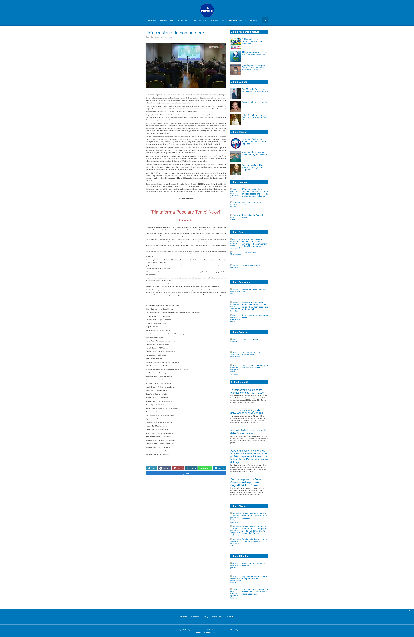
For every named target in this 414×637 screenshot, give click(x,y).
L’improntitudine (249, 252)
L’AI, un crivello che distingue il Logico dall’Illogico (255, 366)
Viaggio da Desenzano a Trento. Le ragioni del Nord (254, 153)
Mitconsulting (234, 630)
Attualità (182, 20)
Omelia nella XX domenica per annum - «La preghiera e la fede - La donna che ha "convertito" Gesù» (255, 529)
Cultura (202, 20)
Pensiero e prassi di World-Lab (254, 290)
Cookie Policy (216, 617)
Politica (233, 20)
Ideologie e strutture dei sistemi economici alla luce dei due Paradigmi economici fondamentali (255, 305)
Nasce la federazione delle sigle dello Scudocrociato (248, 431)
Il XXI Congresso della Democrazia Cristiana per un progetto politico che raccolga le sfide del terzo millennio (255, 192)
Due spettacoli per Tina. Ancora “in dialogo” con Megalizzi (252, 167)
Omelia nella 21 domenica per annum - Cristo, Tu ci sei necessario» (254, 515)
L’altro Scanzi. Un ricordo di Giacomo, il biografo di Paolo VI (255, 117)
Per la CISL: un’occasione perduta (253, 564)
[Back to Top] (409, 611)
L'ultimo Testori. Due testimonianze (251, 353)
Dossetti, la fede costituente (254, 101)
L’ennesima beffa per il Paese (252, 216)
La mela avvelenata (251, 265)
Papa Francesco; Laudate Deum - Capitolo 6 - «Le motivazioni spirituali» (253, 67)
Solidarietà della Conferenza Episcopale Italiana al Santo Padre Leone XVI (255, 591)
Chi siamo (183, 617)
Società (243, 20)
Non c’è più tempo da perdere (251, 203)
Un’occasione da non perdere (175, 32)
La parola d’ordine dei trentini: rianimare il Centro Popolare (254, 141)
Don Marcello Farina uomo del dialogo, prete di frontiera (255, 90)
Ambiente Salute (168, 20)
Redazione (195, 617)
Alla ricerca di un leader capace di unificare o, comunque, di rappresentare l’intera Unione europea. (255, 242)
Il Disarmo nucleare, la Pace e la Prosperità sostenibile (254, 53)
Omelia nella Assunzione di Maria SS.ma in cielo (254, 540)
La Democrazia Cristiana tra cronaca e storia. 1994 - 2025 (247, 391)
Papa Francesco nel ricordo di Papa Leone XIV (254, 577)
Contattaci (229, 617)
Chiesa (193, 20)
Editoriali (152, 20)
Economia (213, 20)
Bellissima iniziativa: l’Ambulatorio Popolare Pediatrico (252, 41)
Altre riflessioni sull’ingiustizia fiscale (255, 316)
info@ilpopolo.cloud (210, 632)
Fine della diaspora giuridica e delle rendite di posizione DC (247, 411)
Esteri (224, 20)
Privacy (205, 617)
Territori (253, 20)
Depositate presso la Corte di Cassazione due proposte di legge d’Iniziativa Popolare (246, 482)
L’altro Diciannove (250, 339)
